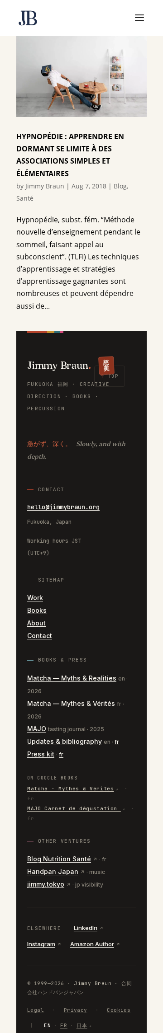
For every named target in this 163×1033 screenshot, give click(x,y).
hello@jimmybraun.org (63, 507)
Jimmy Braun (44, 186)
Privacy (75, 1010)
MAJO (36, 728)
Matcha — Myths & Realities (71, 678)
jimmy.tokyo (45, 884)
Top (109, 376)
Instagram (41, 944)
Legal (35, 1010)
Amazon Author (92, 944)
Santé (25, 198)
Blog (120, 186)
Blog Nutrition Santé (59, 859)
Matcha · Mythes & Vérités (70, 788)
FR (63, 1025)
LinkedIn (85, 927)
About (36, 623)
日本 (82, 1025)
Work (35, 597)
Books (37, 610)
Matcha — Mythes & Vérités (71, 703)
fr (117, 741)
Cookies (118, 1010)
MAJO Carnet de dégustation (74, 808)
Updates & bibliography (64, 741)
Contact (39, 635)
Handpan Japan (52, 871)
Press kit (40, 754)
